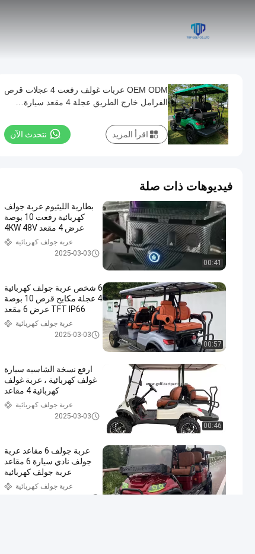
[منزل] (197, 29)
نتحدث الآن (28, 134)
